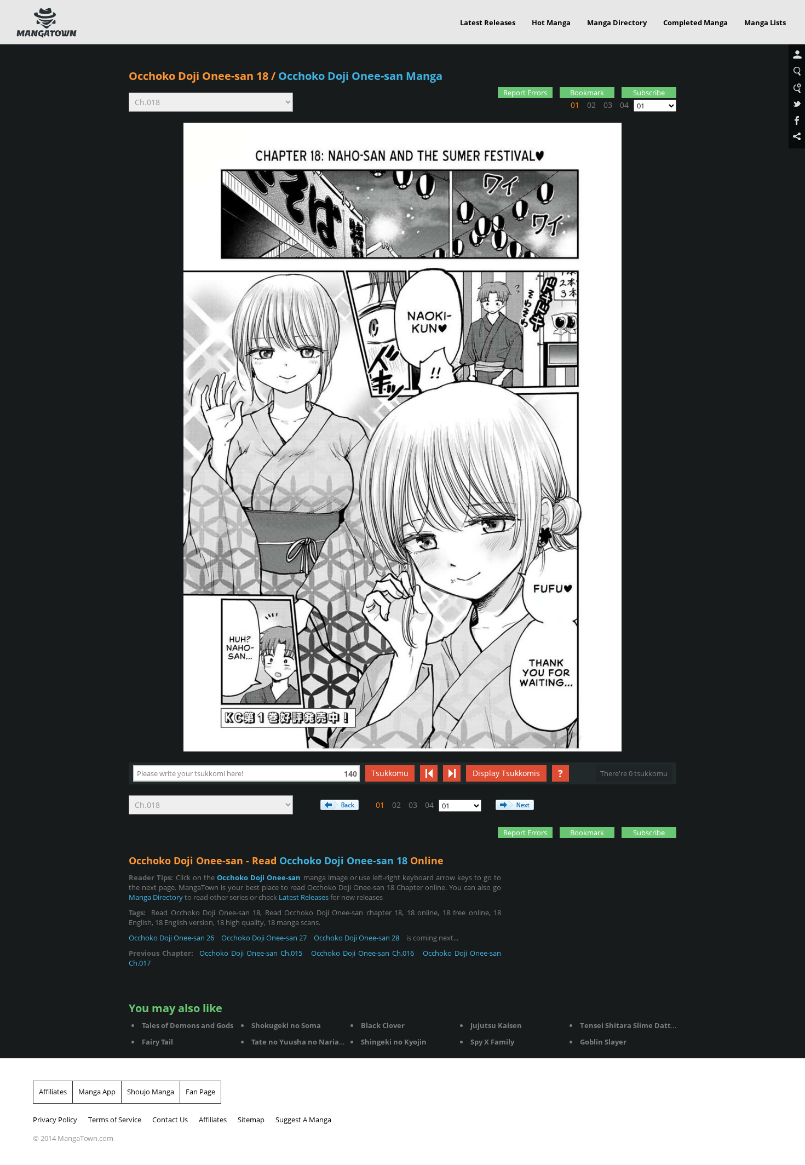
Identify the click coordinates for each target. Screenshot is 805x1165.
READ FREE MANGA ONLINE (46, 23)
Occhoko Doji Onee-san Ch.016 (363, 953)
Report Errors (525, 92)
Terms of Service (114, 1119)
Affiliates (53, 1092)
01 (575, 105)
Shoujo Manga (150, 1092)
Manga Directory (617, 22)
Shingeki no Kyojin (394, 1042)
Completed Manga (695, 22)
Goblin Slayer (603, 1042)
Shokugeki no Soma (286, 1025)
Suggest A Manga (303, 1119)
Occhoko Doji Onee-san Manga (360, 75)
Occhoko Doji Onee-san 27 (264, 938)
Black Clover (383, 1025)
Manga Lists (765, 22)
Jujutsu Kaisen (496, 1025)
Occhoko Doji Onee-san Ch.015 (251, 953)
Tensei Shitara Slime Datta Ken (635, 1025)
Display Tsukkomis (506, 773)
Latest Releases (487, 22)
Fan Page (200, 1092)
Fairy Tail (157, 1042)
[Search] (797, 71)
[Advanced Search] (797, 88)
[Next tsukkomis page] (452, 773)
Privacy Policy (55, 1119)
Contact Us (170, 1119)
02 (591, 105)
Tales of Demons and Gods (187, 1025)
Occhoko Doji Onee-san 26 (171, 938)
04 (624, 105)
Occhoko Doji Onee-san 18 (198, 75)
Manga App (97, 1092)
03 (607, 105)
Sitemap (251, 1119)
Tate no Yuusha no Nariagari (302, 1042)
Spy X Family (492, 1042)
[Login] (797, 55)
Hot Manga (551, 22)
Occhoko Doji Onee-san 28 (356, 938)
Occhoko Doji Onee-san (259, 877)
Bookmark (587, 92)
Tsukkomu (390, 773)
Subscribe (649, 92)
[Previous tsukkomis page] (429, 773)
